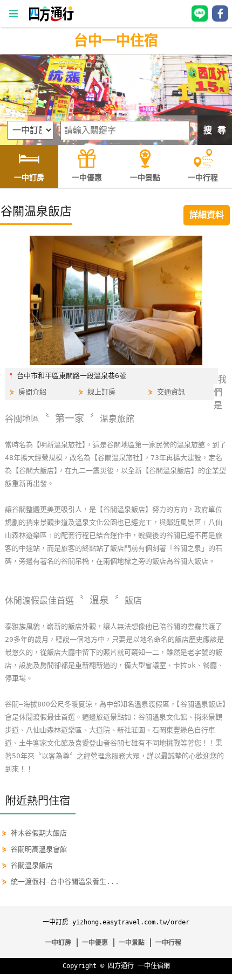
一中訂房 (58, 942)
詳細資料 (206, 215)
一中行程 (168, 942)
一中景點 (132, 942)
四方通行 (121, 966)
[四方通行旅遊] (51, 19)
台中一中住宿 (116, 40)
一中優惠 (95, 942)
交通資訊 (171, 392)
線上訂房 (101, 392)
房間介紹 (32, 392)
